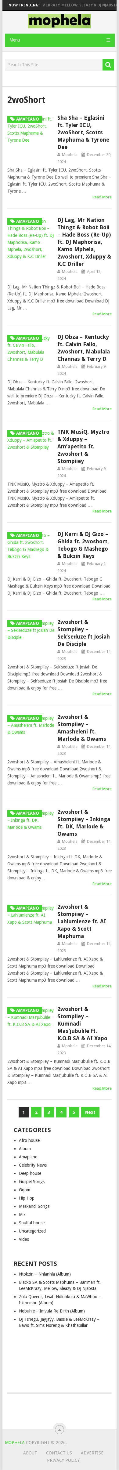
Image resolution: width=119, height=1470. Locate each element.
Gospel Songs (32, 1181)
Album (25, 1148)
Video (24, 1239)
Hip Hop (26, 1198)
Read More (102, 197)
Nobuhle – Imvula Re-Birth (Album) (52, 1311)
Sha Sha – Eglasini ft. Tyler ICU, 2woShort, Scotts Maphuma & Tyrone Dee (83, 132)
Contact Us (59, 1452)
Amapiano (28, 1156)
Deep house (30, 1173)
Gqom (24, 1189)
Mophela (70, 154)
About (30, 1452)
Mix (22, 1214)
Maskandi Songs (34, 1206)
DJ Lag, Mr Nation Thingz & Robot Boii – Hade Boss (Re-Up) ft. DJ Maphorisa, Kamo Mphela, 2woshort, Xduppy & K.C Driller (84, 242)
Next (90, 1112)
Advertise (92, 1452)
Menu (14, 40)
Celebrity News (33, 1165)
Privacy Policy (63, 1460)
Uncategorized (32, 1231)
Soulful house (32, 1222)
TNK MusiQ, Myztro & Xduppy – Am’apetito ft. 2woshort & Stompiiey (83, 446)
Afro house (29, 1140)
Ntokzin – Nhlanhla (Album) (45, 1274)
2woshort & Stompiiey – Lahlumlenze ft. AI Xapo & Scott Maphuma (81, 921)
